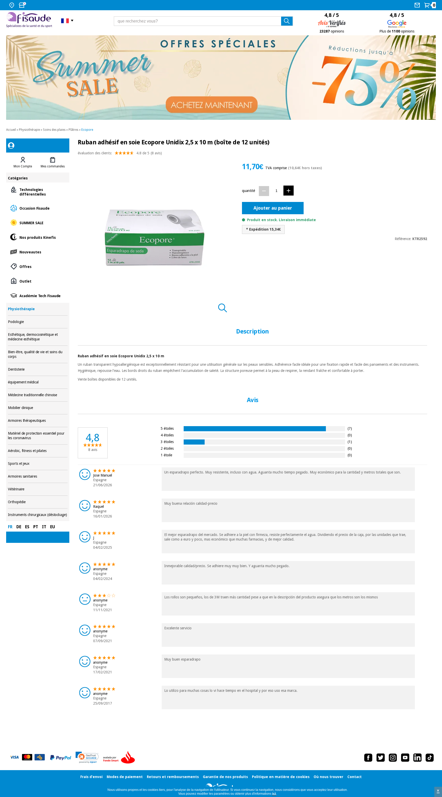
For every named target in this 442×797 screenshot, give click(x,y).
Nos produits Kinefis (37, 237)
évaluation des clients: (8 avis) (120, 153)
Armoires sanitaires (37, 476)
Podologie (37, 322)
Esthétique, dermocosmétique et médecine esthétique (37, 337)
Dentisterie (37, 369)
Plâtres (73, 130)
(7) (350, 428)
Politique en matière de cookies (281, 777)
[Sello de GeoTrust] (87, 757)
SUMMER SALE (37, 222)
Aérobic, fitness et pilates (37, 451)
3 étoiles (167, 442)
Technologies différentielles (37, 191)
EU (52, 526)
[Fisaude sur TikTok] (430, 757)
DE (18, 526)
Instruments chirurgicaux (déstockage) (37, 515)
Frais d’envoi (91, 777)
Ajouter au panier (272, 208)
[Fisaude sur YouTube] (405, 757)
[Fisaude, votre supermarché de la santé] (29, 20)
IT (44, 526)
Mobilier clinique (37, 408)
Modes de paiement (125, 777)
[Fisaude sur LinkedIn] (417, 757)
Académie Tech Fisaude (37, 295)
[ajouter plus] (288, 191)
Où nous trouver (328, 777)
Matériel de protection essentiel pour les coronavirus (37, 435)
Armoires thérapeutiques (37, 420)
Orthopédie (37, 502)
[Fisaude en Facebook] (368, 757)
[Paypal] (60, 757)
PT (35, 526)
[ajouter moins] (264, 191)
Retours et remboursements (173, 777)
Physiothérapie (29, 130)
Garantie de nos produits (225, 777)
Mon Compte (23, 166)
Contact (354, 777)
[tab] (23, 162)
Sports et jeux (37, 463)
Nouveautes (37, 251)
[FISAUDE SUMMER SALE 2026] (221, 77)
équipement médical (37, 382)
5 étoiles (167, 428)
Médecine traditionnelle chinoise (37, 395)
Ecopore (87, 130)
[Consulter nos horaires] (23, 5)
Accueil (11, 130)
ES (27, 526)
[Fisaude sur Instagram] (393, 757)
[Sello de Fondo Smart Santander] (120, 758)
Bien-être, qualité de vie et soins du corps (37, 354)
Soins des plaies (54, 130)
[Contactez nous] (418, 5)
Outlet (37, 281)
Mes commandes (53, 166)
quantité (248, 191)
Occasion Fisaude (37, 208)
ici (274, 793)
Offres (37, 266)
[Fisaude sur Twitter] (381, 757)
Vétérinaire (37, 489)
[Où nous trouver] (12, 5)
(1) (350, 442)
